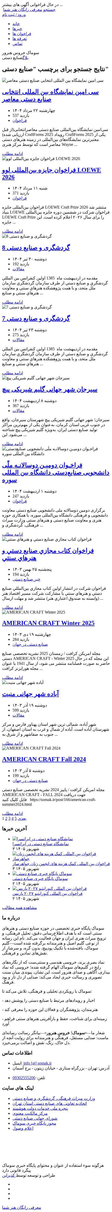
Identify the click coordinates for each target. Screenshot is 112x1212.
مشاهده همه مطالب (19, 907)
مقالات (18, 269)
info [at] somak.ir (37, 1063)
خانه (16, 23)
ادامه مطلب (12, 153)
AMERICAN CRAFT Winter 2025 (48, 623)
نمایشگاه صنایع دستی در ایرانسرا (41, 844)
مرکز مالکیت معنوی (30, 1113)
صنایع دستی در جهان (30, 644)
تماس (17, 43)
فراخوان (20, 120)
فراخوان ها (22, 33)
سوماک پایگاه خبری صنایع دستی (40, 878)
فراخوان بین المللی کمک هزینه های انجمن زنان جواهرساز (61, 863)
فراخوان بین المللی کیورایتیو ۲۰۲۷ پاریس (48, 893)
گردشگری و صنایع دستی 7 (36, 318)
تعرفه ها (20, 38)
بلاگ (25, 57)
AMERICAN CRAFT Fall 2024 (44, 759)
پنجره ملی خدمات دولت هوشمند (40, 1108)
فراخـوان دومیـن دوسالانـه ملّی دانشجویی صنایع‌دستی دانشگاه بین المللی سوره (55, 472)
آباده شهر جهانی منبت (30, 693)
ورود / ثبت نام (14, 14)
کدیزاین (9, 1175)
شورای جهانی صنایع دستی (35, 1118)
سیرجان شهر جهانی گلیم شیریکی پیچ (49, 389)
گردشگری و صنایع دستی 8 (36, 247)
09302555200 (24, 1078)
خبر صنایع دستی (26, 579)
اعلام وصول (23, 1128)
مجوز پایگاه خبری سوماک (34, 1123)
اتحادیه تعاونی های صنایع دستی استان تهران (50, 1103)
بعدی (22, 818)
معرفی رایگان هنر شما (22, 9)
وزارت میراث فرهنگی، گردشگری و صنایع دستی (54, 1098)
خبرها (17, 28)
